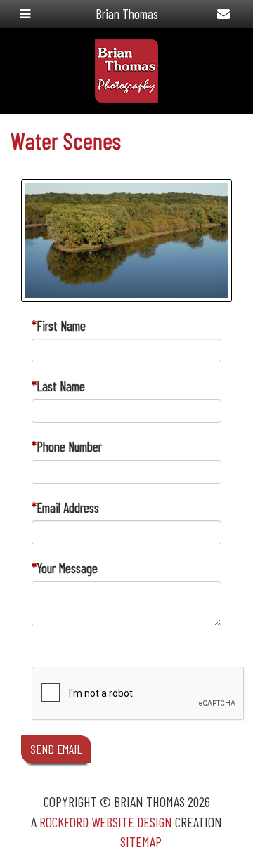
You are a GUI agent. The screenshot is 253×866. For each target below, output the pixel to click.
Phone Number (69, 446)
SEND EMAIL (56, 748)
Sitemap (141, 841)
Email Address (68, 507)
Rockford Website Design (105, 821)
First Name (61, 325)
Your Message (67, 568)
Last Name (61, 386)
